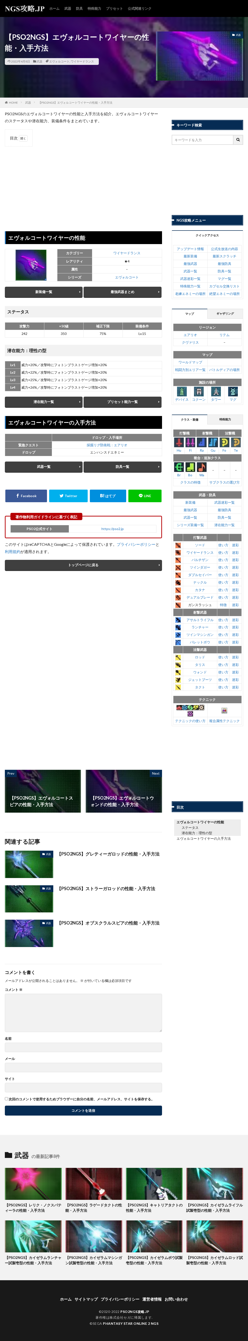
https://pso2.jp (112, 529)
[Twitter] (68, 496)
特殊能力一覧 (190, 286)
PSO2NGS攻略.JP (134, 1312)
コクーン (199, 399)
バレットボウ (200, 642)
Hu (179, 450)
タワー (216, 399)
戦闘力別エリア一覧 (190, 370)
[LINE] (145, 496)
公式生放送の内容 (224, 249)
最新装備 (190, 256)
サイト (10, 1078)
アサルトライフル (200, 620)
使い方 (223, 545)
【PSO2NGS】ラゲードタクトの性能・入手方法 (93, 1208)
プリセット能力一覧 (122, 402)
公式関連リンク (140, 8)
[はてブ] (107, 496)
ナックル (200, 582)
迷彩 (235, 545)
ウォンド (200, 672)
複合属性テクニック (224, 721)
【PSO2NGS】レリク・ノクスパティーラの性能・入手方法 (33, 1208)
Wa (201, 475)
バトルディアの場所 (224, 370)
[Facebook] (26, 496)
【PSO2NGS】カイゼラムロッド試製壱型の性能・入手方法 (214, 1260)
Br (179, 475)
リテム (224, 335)
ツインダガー (200, 567)
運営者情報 (152, 1299)
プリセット (114, 8)
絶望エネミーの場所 (224, 294)
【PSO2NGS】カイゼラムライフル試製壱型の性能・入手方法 (214, 1208)
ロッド (200, 657)
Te (236, 450)
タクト (200, 687)
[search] (238, 140)
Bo (190, 475)
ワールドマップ (190, 362)
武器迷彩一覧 (190, 279)
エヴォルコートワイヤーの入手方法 (204, 838)
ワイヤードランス (82, 61)
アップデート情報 (190, 249)
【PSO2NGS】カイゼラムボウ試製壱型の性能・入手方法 (154, 1260)
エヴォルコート (59, 61)
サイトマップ (86, 1299)
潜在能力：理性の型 (197, 833)
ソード (200, 545)
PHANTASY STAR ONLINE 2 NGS (130, 1323)
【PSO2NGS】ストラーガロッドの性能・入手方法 (106, 888)
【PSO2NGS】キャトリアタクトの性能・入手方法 (154, 1208)
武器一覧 (44, 466)
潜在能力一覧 (44, 402)
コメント (14, 989)
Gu (213, 450)
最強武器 (190, 264)
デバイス (182, 399)
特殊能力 (94, 8)
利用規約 (12, 551)
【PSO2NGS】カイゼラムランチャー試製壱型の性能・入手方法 (33, 1260)
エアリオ (190, 335)
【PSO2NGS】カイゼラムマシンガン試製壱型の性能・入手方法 (93, 1260)
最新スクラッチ (224, 256)
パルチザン (200, 560)
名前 (8, 1038)
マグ (233, 399)
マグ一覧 (224, 279)
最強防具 (224, 264)
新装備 (190, 502)
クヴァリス (190, 342)
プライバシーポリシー (136, 544)
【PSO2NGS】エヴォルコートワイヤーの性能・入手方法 (75, 102)
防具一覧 (122, 466)
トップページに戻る (83, 565)
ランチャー (200, 627)
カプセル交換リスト (224, 286)
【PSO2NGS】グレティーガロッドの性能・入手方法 (108, 853)
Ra (202, 450)
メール (10, 1058)
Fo (224, 450)
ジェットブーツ (200, 680)
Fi (190, 450)
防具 (79, 8)
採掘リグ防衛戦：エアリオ (107, 445)
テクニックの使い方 (190, 721)
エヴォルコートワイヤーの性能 (200, 822)
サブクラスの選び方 (224, 482)
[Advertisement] (83, 185)
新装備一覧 (43, 292)
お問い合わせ (176, 1299)
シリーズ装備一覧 (190, 525)
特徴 (223, 605)
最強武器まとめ (122, 292)
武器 (67, 8)
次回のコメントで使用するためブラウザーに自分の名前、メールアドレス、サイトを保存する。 (82, 1099)
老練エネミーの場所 (190, 294)
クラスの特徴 (190, 482)
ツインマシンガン (200, 634)
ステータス (190, 827)
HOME (13, 102)
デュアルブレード (200, 597)
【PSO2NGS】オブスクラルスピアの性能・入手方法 (108, 922)
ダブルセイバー (200, 575)
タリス (200, 665)
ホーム (54, 8)
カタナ (200, 590)
